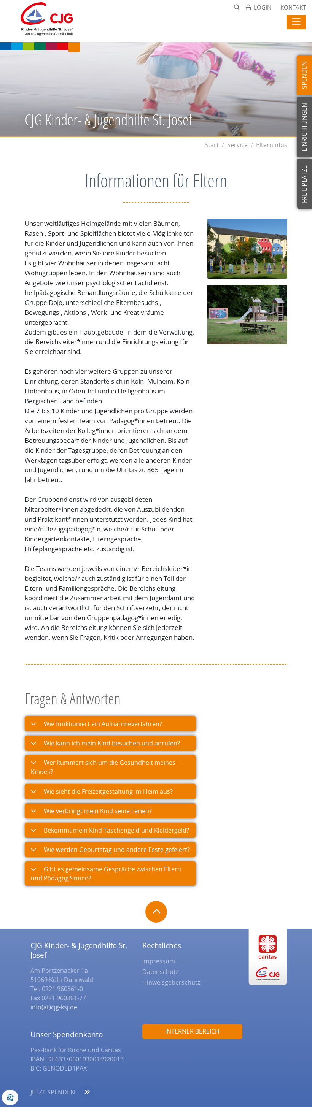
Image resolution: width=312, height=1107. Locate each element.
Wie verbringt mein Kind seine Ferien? (97, 811)
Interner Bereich (192, 1031)
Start (212, 145)
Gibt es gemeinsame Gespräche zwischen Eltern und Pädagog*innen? (106, 873)
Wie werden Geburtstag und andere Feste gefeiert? (116, 849)
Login (262, 7)
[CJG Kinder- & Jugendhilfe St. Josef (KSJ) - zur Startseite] (43, 21)
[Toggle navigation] (296, 22)
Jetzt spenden (52, 1092)
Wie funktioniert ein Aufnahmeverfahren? (102, 724)
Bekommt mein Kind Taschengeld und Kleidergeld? (115, 830)
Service (237, 145)
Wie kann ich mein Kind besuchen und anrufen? (111, 743)
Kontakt (293, 7)
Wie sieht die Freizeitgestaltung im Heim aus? (107, 791)
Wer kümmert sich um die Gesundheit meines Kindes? (103, 767)
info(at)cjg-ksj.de (53, 1007)
